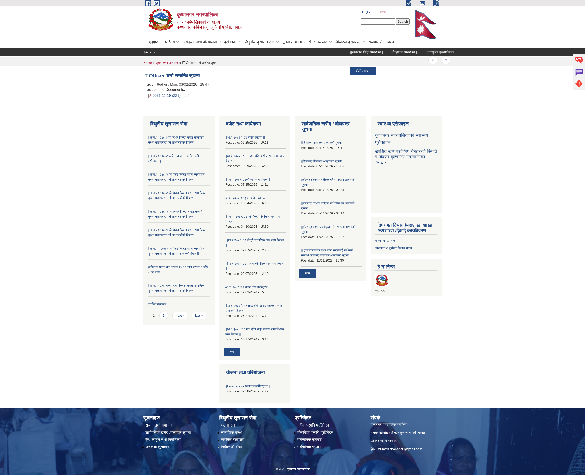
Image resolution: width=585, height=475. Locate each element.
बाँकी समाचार (350, 70)
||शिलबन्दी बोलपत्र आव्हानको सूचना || (322, 142)
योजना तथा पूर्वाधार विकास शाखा (393, 248)
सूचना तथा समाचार (158, 425)
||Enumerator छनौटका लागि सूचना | (247, 386)
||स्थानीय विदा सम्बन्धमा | (354, 52)
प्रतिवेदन (230, 42)
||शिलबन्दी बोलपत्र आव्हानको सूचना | (322, 161)
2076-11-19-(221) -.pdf (170, 96)
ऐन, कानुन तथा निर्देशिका (163, 440)
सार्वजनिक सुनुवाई (309, 440)
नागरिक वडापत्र (157, 304)
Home (147, 62)
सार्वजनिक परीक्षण (309, 447)
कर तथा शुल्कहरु (157, 447)
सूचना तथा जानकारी (296, 42)
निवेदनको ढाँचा (231, 447)
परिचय (170, 42)
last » (199, 315)
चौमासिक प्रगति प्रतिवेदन (315, 432)
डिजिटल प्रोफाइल (348, 42)
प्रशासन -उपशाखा (385, 241)
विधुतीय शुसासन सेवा (259, 42)
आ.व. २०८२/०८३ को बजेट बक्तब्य (245, 198)
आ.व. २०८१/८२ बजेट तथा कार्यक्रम (246, 287)
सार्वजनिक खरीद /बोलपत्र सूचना (168, 432)
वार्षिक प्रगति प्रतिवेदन (313, 425)
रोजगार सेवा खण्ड (381, 42)
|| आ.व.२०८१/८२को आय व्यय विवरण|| (247, 179)
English (367, 12)
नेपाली (383, 12)
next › (180, 315)
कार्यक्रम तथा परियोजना (199, 42)
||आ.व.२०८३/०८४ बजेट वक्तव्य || (245, 137)
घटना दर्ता (228, 425)
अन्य (231, 352)
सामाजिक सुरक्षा (231, 432)
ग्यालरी (323, 42)
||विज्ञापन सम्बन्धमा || (391, 52)
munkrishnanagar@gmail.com (399, 449)
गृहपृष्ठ (153, 42)
